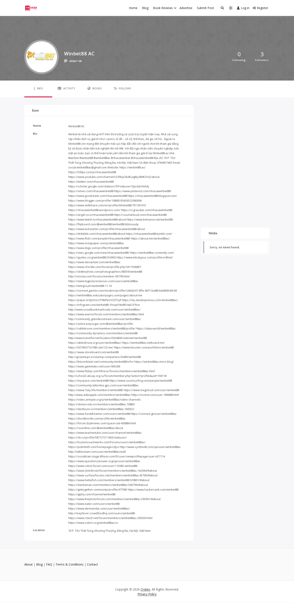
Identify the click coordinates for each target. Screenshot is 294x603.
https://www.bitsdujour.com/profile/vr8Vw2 (144, 257)
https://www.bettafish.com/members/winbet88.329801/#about (108, 480)
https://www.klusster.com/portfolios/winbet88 (144, 347)
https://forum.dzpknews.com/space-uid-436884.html (102, 423)
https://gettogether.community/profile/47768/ (97, 489)
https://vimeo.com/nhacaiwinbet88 (90, 191)
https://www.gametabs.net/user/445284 (94, 366)
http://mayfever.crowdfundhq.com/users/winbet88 (101, 513)
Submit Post (205, 8)
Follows (125, 88)
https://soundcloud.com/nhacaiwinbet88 (140, 215)
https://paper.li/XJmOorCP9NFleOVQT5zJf (94, 300)
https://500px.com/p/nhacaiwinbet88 (92, 172)
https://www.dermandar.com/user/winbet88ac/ (99, 508)
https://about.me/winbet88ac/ (150, 238)
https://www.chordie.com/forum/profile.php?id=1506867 (104, 267)
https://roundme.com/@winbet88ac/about (95, 428)
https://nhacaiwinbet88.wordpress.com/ (94, 210)
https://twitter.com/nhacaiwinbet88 (91, 181)
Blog (145, 8)
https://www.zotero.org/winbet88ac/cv (93, 523)
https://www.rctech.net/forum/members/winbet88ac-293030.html (110, 518)
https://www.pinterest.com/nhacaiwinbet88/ (142, 191)
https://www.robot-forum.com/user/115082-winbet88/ (103, 466)
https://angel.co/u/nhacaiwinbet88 (90, 215)
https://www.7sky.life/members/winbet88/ (95, 390)
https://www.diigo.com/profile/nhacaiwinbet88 (98, 248)
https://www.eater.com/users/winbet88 (93, 504)
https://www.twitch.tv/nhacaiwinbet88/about (97, 219)
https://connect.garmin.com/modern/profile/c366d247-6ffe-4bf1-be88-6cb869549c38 (122, 290)
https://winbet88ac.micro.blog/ (154, 362)
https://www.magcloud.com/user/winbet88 (151, 390)
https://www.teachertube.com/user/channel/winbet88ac (105, 433)
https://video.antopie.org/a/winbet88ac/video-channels (104, 399)
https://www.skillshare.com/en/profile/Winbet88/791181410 (107, 205)
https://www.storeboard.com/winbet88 (93, 352)
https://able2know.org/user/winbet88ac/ (94, 343)
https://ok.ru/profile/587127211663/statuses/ (97, 437)
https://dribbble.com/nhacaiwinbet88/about (96, 234)
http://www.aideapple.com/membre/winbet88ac (99, 395)
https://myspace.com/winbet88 (88, 380)
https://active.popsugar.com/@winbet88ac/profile (100, 324)
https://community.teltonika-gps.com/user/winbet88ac (103, 385)
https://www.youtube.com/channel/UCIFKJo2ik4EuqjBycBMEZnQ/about (113, 177)
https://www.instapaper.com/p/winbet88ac (96, 243)
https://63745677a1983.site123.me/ (90, 347)
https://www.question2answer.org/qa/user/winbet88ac (104, 461)
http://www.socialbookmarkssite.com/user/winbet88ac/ (104, 309)
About (28, 564)
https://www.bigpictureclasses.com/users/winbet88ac (103, 281)
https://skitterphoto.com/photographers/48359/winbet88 (105, 272)
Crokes (145, 589)
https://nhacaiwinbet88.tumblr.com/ (149, 234)
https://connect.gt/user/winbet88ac (153, 414)
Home (133, 8)
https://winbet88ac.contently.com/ (152, 253)
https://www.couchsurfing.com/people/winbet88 (140, 380)
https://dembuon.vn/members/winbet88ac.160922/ (101, 409)
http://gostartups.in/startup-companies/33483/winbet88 (104, 357)
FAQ (49, 564)
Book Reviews (163, 8)
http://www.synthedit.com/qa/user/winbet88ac (150, 447)
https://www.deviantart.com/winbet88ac (94, 262)
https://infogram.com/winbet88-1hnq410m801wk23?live (104, 305)
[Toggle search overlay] (222, 8)
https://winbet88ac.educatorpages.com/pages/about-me (105, 295)
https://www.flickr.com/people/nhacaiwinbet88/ (99, 238)
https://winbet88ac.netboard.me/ (143, 343)
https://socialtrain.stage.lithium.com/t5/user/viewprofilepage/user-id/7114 (116, 456)
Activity (69, 88)
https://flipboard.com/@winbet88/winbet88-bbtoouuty (103, 224)
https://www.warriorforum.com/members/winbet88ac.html (106, 314)
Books (97, 88)
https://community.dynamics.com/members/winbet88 (103, 333)
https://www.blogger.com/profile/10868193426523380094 (105, 200)
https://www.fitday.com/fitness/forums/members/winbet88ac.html (111, 371)
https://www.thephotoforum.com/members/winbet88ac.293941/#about (114, 499)
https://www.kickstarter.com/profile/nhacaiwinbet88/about (106, 229)
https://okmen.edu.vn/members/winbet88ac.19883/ (101, 404)
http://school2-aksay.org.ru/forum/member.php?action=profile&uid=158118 (117, 376)
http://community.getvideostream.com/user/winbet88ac (104, 319)
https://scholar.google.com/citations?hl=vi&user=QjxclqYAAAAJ (108, 186)
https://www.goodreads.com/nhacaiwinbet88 (97, 196)
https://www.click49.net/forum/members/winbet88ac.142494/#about (112, 470)
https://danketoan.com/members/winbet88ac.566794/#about (108, 485)
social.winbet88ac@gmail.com (87, 167)
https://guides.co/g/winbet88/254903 (92, 257)
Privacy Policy (147, 594)
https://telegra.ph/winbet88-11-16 (90, 286)
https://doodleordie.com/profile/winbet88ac (96, 418)
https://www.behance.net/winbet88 (150, 219)
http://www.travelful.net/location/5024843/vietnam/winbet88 (107, 338)
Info (40, 88)
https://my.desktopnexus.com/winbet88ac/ (150, 300)
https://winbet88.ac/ (132, 167)
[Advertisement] (235, 132)
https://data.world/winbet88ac (156, 328)
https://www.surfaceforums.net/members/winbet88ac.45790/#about (113, 475)
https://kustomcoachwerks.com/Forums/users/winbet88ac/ (106, 442)
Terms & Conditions (70, 564)
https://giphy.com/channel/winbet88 (91, 494)
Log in (245, 8)
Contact (92, 564)
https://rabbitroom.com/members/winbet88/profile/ (102, 328)
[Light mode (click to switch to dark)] (230, 8)
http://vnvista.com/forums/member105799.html (99, 276)
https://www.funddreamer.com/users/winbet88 (99, 414)
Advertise (185, 8)
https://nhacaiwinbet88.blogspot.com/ (152, 196)
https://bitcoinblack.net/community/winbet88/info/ (101, 362)
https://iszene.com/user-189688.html (155, 395)
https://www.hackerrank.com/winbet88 (153, 489)
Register (262, 8)
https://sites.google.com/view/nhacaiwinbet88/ (98, 253)
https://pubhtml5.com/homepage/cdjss (93, 447)
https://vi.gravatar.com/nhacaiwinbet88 (146, 210)
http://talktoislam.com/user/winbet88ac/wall (97, 452)
